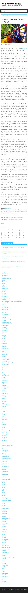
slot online (11, 213)
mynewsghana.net (11, 3)
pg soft (5, 211)
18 (5, 235)
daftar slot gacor (8, 209)
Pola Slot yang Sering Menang (16, 217)
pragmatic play (11, 211)
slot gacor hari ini (5, 213)
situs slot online (18, 211)
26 (8, 237)
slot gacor (24, 48)
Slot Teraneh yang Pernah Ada (15, 219)
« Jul (2, 240)
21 (16, 235)
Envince (24, 589)
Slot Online (8, 208)
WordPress (18, 590)
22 (19, 235)
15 (19, 234)
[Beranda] (7, 15)
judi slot (14, 209)
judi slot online (19, 209)
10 (1, 234)
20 (12, 235)
